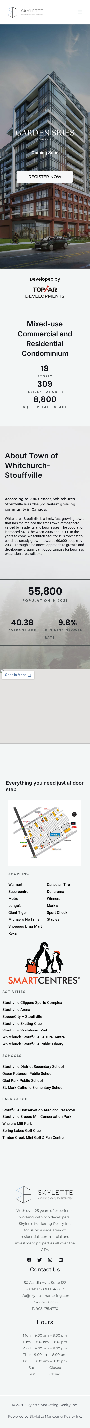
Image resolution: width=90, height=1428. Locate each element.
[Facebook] (29, 1260)
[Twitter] (40, 1260)
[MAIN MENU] (80, 12)
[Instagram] (50, 1260)
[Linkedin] (60, 1260)
